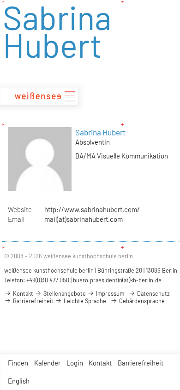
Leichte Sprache (84, 301)
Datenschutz (153, 293)
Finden (18, 363)
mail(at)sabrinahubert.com (83, 219)
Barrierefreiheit (140, 363)
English (19, 381)
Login (74, 363)
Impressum (109, 293)
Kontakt (100, 363)
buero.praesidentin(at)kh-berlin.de (117, 280)
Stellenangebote (64, 293)
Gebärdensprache (141, 301)
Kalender (47, 363)
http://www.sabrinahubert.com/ (92, 209)
